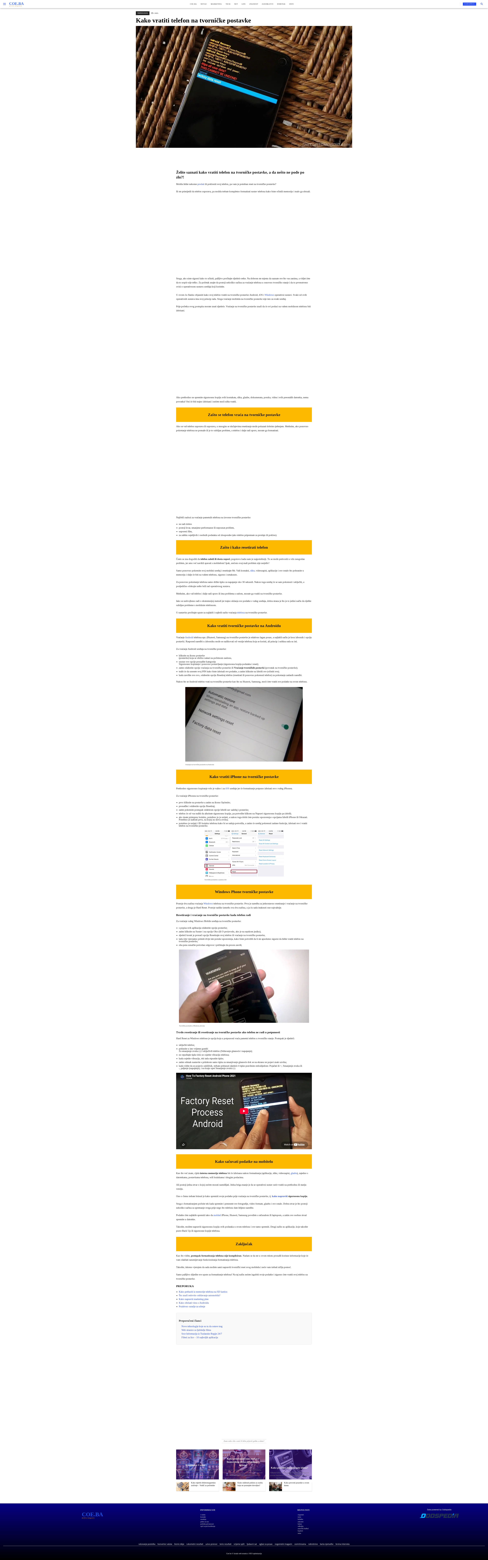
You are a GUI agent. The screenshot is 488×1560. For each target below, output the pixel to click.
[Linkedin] (246, 155)
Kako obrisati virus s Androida (194, 1302)
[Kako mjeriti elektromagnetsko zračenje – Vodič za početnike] (182, 1486)
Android (189, 637)
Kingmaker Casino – (196, 1465)
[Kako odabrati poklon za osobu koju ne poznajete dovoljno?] (229, 1486)
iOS (227, 788)
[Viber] (252, 155)
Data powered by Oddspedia (439, 1509)
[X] (235, 155)
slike (252, 570)
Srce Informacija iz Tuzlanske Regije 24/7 (201, 1333)
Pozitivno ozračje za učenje (192, 1306)
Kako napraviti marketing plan (194, 1299)
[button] (482, 4)
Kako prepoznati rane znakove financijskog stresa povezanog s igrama (243, 1461)
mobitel (217, 1215)
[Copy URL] (258, 155)
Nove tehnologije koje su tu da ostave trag (202, 1326)
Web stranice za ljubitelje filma (196, 1330)
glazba (294, 1173)
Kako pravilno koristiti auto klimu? (289, 1467)
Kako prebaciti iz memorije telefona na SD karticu (203, 1291)
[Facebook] (229, 155)
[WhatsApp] (241, 155)
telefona (241, 612)
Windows (270, 295)
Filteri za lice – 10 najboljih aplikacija (199, 1337)
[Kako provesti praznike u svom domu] (275, 1486)
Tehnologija (142, 13)
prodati (200, 184)
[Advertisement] (244, 235)
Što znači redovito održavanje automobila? (199, 1295)
